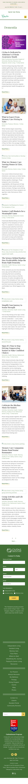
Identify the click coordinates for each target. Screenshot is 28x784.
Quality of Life (11, 411)
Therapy (14, 679)
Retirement (16, 216)
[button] (25, 17)
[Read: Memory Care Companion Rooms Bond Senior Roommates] (13, 443)
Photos (14, 690)
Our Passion (14, 672)
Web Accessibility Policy (12, 767)
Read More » (6, 92)
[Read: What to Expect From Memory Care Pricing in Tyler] (14, 106)
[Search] (23, 714)
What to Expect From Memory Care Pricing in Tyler (12, 119)
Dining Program (14, 682)
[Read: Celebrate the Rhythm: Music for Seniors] (14, 394)
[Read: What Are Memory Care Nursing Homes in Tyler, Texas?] (14, 157)
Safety (12, 456)
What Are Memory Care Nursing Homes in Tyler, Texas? (12, 164)
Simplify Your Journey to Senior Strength (12, 306)
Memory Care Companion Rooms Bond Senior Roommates (13, 450)
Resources (14, 664)
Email (5, 580)
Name (5, 566)
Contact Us (14, 698)
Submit (14, 598)
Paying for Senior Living (14, 661)
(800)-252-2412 (15, 749)
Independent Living (10, 590)
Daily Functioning (7, 59)
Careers (14, 700)
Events (14, 685)
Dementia (15, 59)
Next (14, 541)
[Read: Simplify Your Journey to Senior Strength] (14, 300)
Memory (10, 61)
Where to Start (14, 656)
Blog (14, 687)
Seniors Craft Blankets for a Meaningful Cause (13, 212)
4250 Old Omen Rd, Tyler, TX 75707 (13, 758)
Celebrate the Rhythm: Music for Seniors (11, 406)
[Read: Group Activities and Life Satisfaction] (14, 491)
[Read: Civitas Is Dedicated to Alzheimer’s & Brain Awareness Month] (14, 42)
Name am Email (7, 559)
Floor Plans (14, 653)
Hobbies (20, 410)
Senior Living (11, 63)
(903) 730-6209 (14, 12)
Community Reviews (14, 705)
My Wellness (14, 677)
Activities (4, 310)
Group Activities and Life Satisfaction (12, 497)
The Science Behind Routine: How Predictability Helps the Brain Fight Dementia (14, 260)
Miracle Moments (14, 674)
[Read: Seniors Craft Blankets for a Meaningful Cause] (14, 206)
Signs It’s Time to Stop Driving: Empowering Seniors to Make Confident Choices (13, 349)
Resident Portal (14, 703)
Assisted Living (9, 593)
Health (10, 265)
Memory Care (19, 593)
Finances (10, 124)
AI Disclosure (22, 767)
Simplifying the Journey (14, 659)
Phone (5, 573)
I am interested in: (7, 588)
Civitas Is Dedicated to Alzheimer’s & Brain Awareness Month (11, 54)
